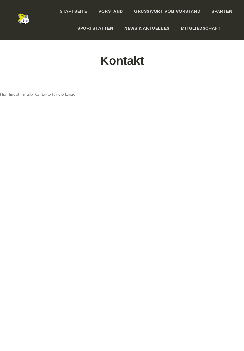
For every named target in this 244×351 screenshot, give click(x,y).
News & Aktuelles (147, 28)
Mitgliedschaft (200, 28)
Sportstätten (95, 28)
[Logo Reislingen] (24, 19)
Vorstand (110, 11)
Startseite (73, 11)
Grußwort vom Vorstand (167, 11)
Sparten (222, 11)
